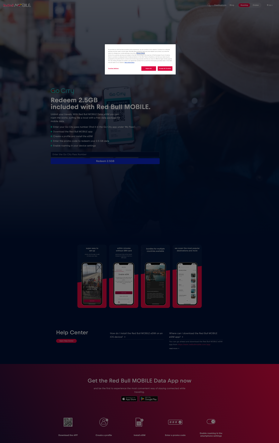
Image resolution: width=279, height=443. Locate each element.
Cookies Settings (113, 68)
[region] (140, 59)
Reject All (149, 68)
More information (129, 62)
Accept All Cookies (165, 68)
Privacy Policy (141, 53)
